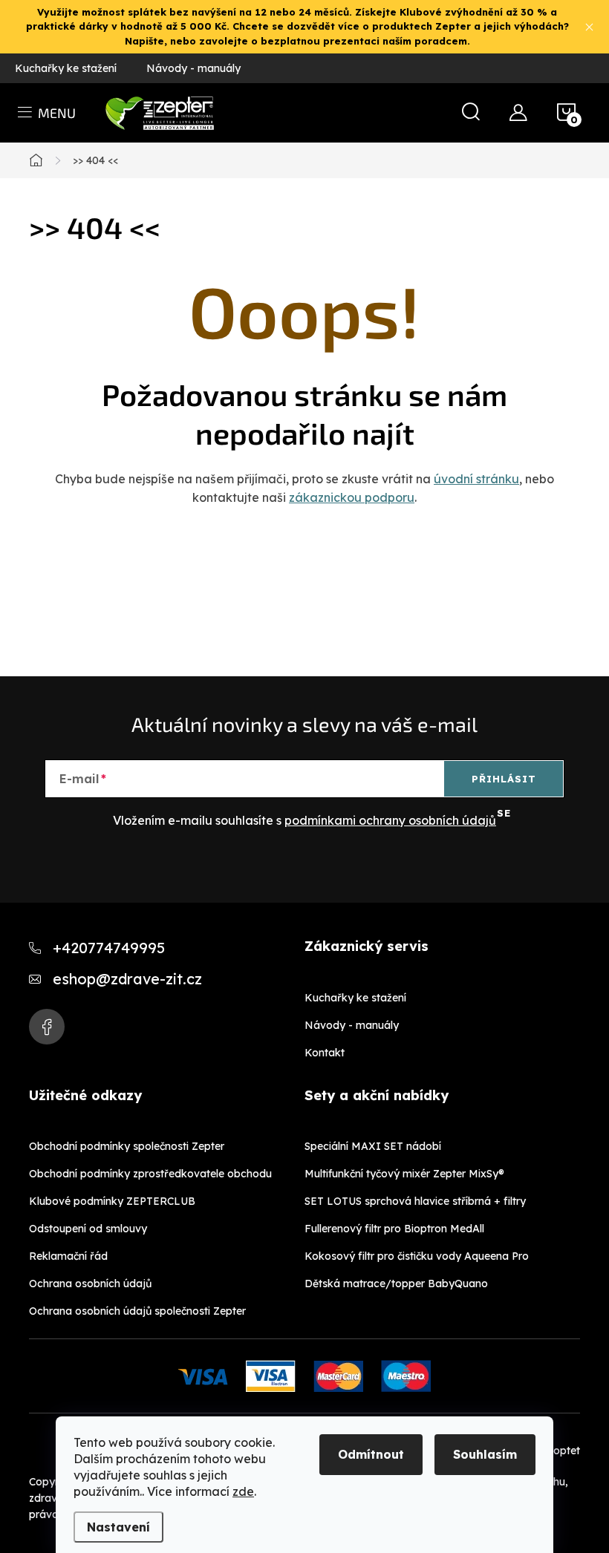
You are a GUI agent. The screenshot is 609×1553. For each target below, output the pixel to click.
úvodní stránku (476, 478)
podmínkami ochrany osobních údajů (390, 820)
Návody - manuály (193, 68)
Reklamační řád (68, 1256)
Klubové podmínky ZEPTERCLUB (112, 1201)
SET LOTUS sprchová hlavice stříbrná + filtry (415, 1201)
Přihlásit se (504, 785)
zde (243, 1491)
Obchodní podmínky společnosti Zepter (126, 1146)
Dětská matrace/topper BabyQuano (396, 1283)
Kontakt (324, 1052)
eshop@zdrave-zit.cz (127, 979)
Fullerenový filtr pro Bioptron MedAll (394, 1228)
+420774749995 (109, 947)
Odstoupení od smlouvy (88, 1228)
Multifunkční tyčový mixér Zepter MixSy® (404, 1173)
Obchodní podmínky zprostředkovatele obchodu (150, 1173)
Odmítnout (371, 1454)
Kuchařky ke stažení (66, 68)
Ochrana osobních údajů (90, 1283)
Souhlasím (485, 1454)
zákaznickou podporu (351, 497)
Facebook (47, 1026)
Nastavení (118, 1527)
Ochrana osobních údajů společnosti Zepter (137, 1311)
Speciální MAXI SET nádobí (372, 1146)
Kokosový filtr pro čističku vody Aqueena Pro (416, 1256)
